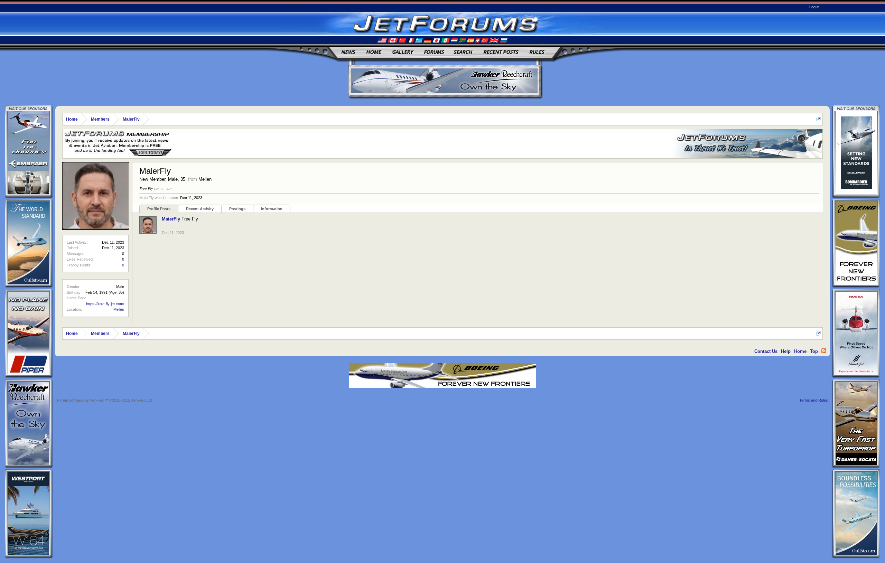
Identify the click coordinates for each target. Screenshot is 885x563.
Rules (536, 52)
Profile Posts (158, 209)
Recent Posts (500, 52)
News (348, 52)
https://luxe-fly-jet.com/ (105, 304)
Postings (237, 209)
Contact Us (765, 351)
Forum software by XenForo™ (105, 400)
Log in (814, 7)
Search (463, 52)
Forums (434, 52)
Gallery (402, 52)
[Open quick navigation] (818, 119)
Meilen (118, 309)
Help (786, 351)
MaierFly (171, 219)
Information (271, 209)
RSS (823, 350)
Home (373, 52)
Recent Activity (200, 209)
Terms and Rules (813, 400)
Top (814, 351)
